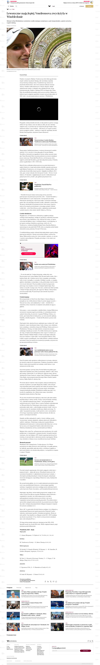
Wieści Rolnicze (40, 653)
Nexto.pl (39, 649)
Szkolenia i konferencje (12, 658)
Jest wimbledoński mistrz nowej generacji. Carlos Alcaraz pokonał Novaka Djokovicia (46, 351)
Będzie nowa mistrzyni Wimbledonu (44, 264)
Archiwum (28, 650)
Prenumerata (29, 649)
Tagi (36, 587)
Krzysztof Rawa (23, 74)
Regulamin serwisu (18, 649)
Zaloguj (89, 6)
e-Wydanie (81, 6)
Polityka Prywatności (18, 646)
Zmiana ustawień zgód (19, 647)
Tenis (13, 9)
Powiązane (9, 587)
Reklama (28, 646)
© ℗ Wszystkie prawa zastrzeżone (27, 580)
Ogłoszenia (28, 647)
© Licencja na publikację (25, 579)
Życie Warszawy (40, 654)
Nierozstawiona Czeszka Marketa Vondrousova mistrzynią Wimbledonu (45, 141)
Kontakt (8, 647)
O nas (8, 646)
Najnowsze (28, 587)
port (53, 6)
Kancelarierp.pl (40, 651)
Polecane (18, 587)
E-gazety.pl (39, 647)
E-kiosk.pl (39, 646)
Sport (10, 9)
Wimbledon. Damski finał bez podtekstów (42, 185)
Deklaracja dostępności (19, 651)
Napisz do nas (10, 649)
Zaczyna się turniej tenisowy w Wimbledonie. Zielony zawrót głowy (44, 460)
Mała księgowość (40, 650)
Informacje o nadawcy (19, 650)
